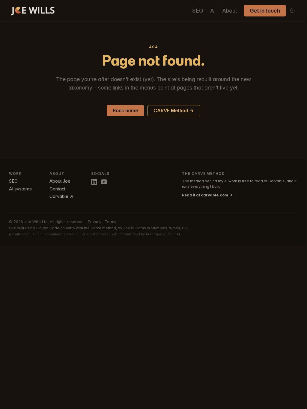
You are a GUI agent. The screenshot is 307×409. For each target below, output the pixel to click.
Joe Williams (134, 228)
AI (213, 10)
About (229, 10)
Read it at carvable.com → (207, 195)
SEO (197, 10)
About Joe (59, 181)
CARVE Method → (174, 110)
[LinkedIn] (94, 182)
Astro (70, 228)
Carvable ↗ (61, 196)
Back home (125, 110)
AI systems (20, 189)
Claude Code (47, 228)
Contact (57, 189)
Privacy (94, 221)
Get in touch (265, 10)
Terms (110, 221)
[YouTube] (104, 181)
